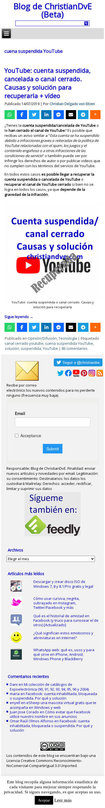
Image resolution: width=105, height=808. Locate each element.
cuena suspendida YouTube (69, 343)
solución (12, 348)
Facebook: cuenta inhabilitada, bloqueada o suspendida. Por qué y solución (53, 696)
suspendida (31, 348)
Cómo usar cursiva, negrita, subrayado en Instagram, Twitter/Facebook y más (56, 603)
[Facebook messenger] (58, 114)
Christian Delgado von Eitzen (72, 103)
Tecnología (68, 338)
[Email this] (71, 114)
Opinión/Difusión (42, 338)
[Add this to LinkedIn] (46, 114)
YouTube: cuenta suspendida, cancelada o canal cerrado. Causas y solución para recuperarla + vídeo (47, 83)
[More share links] (95, 114)
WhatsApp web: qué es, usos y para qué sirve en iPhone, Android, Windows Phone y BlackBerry (63, 654)
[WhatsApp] (9, 114)
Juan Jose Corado (24, 711)
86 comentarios (75, 348)
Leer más (63, 800)
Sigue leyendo (18, 316)
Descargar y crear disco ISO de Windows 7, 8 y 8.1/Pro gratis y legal (63, 584)
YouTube (50, 348)
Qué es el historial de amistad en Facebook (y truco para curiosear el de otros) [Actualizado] (66, 620)
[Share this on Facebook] (22, 114)
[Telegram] (83, 114)
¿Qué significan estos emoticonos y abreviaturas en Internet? (63, 635)
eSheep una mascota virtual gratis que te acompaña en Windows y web (53, 705)
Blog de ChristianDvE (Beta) (52, 10)
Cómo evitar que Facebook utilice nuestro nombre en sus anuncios (50, 714)
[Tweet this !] (34, 114)
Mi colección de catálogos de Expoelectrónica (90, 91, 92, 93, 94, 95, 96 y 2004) (49, 686)
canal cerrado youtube (24, 343)
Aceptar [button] (44, 800)
